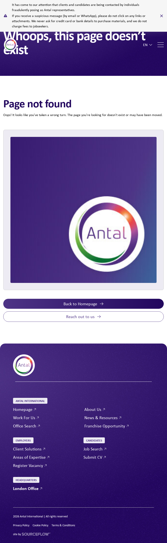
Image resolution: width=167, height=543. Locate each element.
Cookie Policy (40, 525)
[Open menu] (160, 44)
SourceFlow (29, 534)
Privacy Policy (21, 525)
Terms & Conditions (63, 525)
